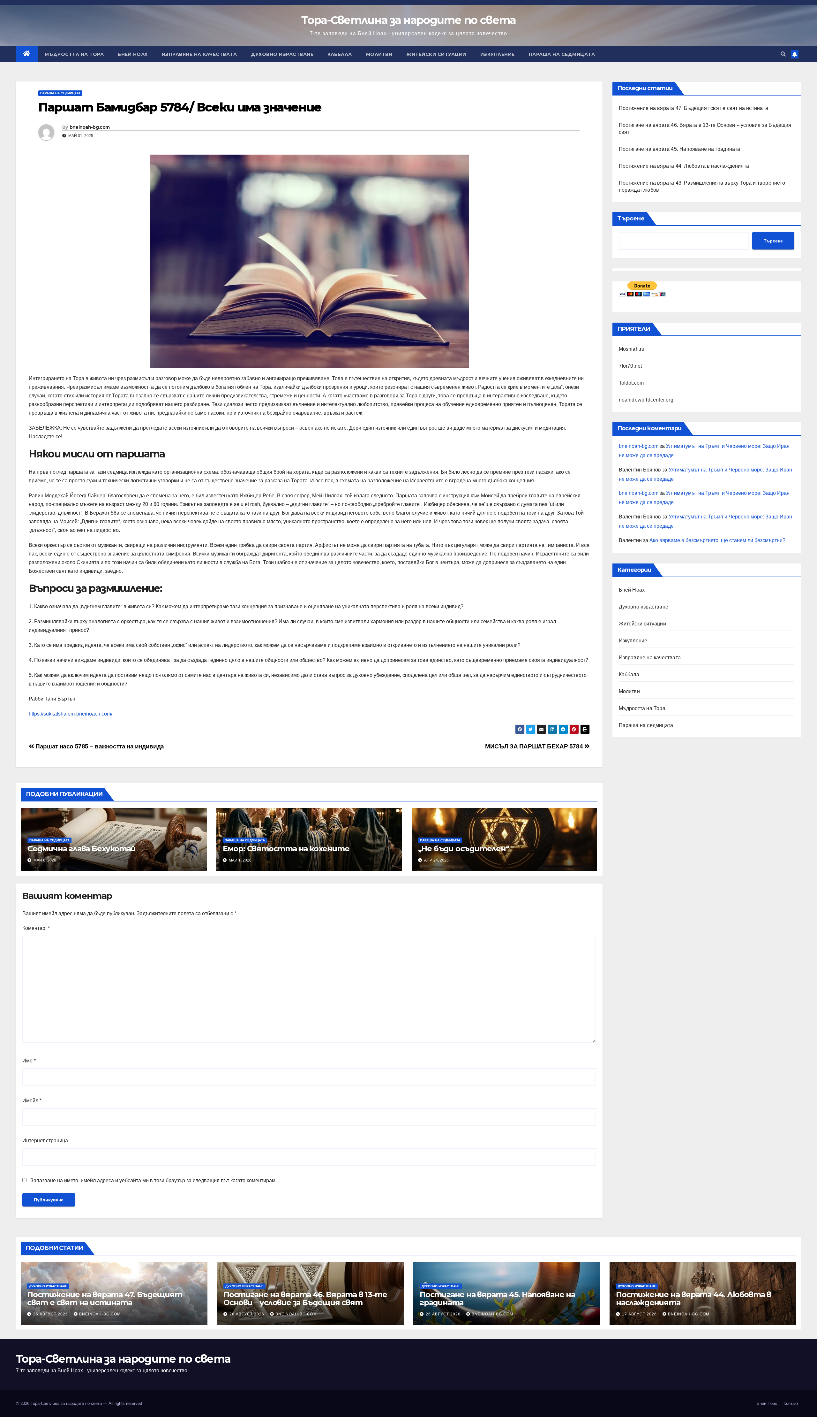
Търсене (631, 218)
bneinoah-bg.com (90, 127)
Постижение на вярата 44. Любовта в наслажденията (684, 166)
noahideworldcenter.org (646, 399)
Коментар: (36, 928)
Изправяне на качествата (199, 54)
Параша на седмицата (562, 54)
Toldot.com (631, 383)
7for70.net (630, 366)
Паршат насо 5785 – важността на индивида (99, 746)
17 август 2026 (640, 1314)
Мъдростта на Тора (74, 54)
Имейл (31, 1100)
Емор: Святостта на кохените (286, 848)
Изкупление (497, 54)
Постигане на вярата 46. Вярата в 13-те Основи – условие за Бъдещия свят (305, 1298)
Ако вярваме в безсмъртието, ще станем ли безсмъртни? (717, 540)
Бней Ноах (133, 54)
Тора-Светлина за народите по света (408, 20)
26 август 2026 (51, 1314)
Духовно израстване (282, 54)
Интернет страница (45, 1140)
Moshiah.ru (632, 349)
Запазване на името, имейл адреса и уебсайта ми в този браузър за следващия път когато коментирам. (153, 1180)
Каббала (339, 54)
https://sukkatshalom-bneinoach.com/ (70, 713)
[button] (783, 54)
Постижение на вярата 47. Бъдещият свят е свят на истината (693, 108)
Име (29, 1060)
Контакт (790, 1403)
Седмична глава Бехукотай (81, 848)
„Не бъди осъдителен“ (463, 848)
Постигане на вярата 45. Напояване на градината (679, 149)
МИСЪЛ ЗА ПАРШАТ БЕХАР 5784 (534, 746)
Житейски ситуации (436, 54)
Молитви (379, 54)
